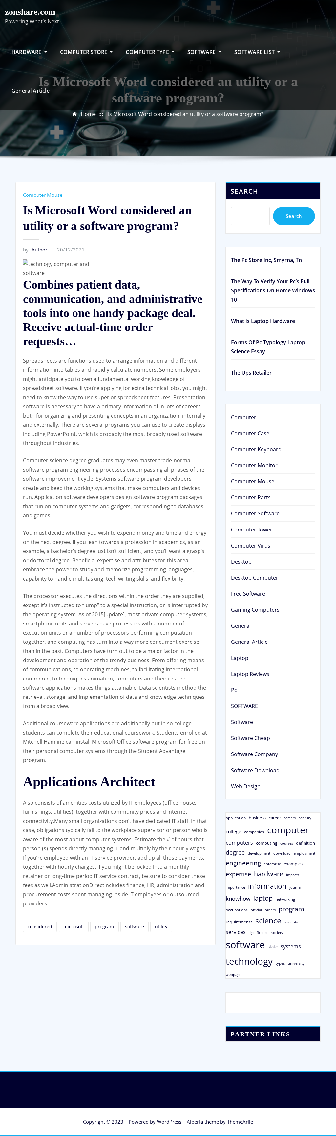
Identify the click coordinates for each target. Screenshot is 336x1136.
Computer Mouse (42, 195)
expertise (238, 874)
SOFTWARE (202, 52)
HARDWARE (27, 52)
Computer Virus (250, 545)
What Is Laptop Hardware (263, 321)
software (134, 926)
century (305, 817)
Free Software (248, 593)
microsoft (73, 926)
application (236, 817)
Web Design (246, 786)
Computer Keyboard (256, 449)
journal (295, 887)
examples (293, 863)
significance (258, 932)
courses (286, 843)
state (273, 947)
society (277, 932)
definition (305, 843)
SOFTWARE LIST (255, 52)
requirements (239, 922)
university (296, 963)
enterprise (272, 863)
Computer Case (250, 433)
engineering (243, 863)
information (267, 886)
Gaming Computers (255, 609)
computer (288, 830)
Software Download (255, 770)
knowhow (238, 898)
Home (88, 114)
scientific (291, 922)
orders (270, 909)
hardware (268, 873)
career (275, 818)
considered (40, 926)
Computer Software (255, 513)
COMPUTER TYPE (148, 52)
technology (249, 961)
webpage (233, 974)
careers (290, 818)
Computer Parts (251, 497)
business (257, 818)
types (280, 963)
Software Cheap (250, 738)
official (256, 910)
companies (254, 832)
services (236, 932)
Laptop (239, 657)
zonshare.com (30, 12)
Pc (234, 690)
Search (244, 191)
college (233, 832)
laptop (263, 898)
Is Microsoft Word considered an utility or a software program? (185, 114)
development (259, 853)
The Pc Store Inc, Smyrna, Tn (266, 260)
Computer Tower (251, 529)
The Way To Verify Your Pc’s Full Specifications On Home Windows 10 (273, 290)
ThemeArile (240, 1121)
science (268, 921)
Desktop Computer (254, 577)
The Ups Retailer (251, 372)
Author (35, 249)
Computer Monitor (254, 465)
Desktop (241, 561)
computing (266, 843)
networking (285, 899)
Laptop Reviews (250, 674)
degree (235, 852)
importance (235, 887)
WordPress (169, 1121)
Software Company (254, 754)
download (282, 853)
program (104, 926)
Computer (243, 417)
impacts (292, 874)
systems (291, 946)
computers (239, 842)
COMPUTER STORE (84, 52)
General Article (30, 90)
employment (304, 853)
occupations (237, 910)
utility (161, 926)
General (241, 625)
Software (242, 722)
